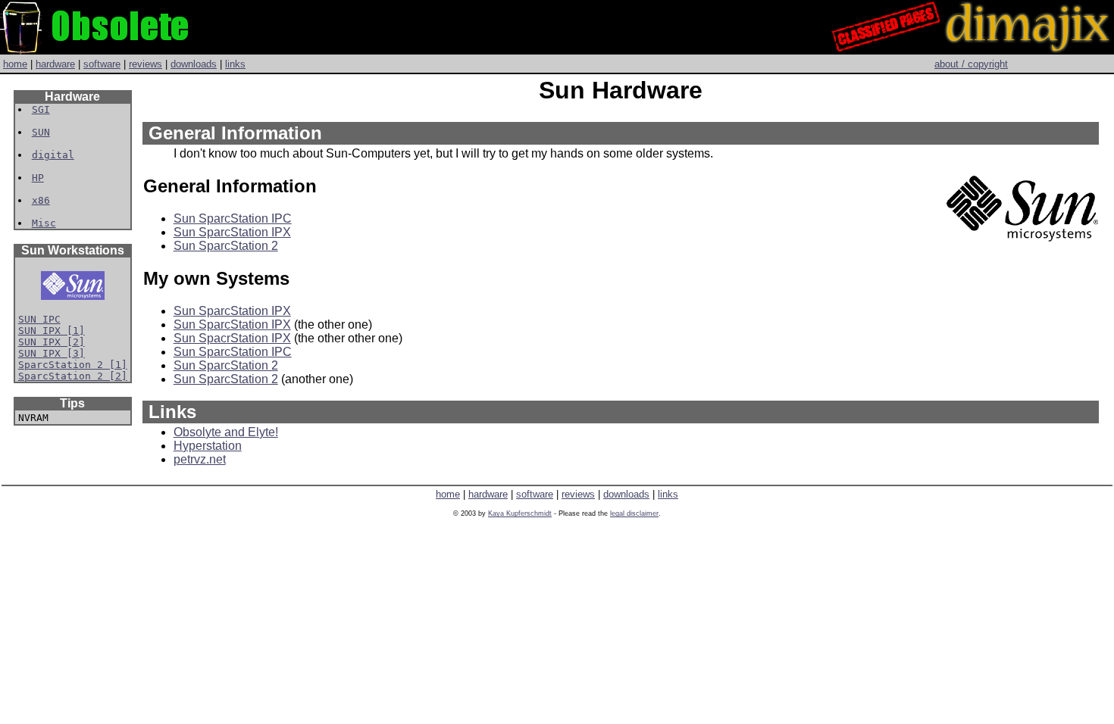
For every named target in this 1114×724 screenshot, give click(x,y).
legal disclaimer (634, 513)
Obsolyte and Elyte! (226, 432)
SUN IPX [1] (51, 330)
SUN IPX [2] (51, 342)
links (235, 64)
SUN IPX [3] (51, 353)
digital (53, 155)
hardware (55, 64)
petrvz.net (200, 459)
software (101, 64)
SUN (41, 132)
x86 (41, 200)
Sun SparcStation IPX (232, 232)
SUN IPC (39, 319)
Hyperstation (208, 445)
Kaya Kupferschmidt (520, 513)
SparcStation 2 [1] (72, 364)
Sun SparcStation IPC (233, 218)
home (15, 64)
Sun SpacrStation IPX (232, 338)
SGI (41, 109)
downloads (194, 64)
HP (38, 177)
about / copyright (971, 64)
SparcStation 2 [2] (72, 376)
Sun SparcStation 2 (226, 245)
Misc (44, 223)
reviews (145, 64)
